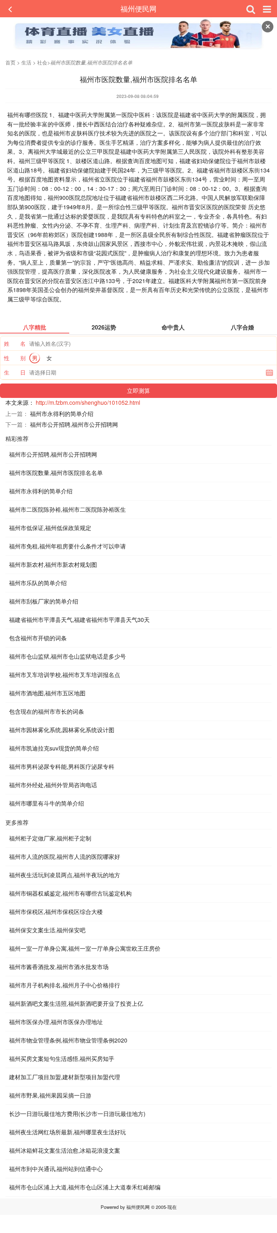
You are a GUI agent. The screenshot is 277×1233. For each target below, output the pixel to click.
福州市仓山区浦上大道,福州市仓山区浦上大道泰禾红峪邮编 (85, 1187)
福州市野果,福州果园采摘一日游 (50, 1095)
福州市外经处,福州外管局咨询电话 (53, 785)
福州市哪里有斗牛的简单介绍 (46, 803)
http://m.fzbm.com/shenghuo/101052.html (88, 402)
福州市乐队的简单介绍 (38, 583)
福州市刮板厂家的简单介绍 (43, 601)
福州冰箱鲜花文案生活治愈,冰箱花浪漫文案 (64, 1150)
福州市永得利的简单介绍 (61, 413)
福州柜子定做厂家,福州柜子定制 (50, 838)
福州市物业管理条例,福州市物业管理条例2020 (68, 1040)
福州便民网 (138, 8)
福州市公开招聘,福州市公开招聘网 (74, 424)
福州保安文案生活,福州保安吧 (47, 930)
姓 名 (15, 343)
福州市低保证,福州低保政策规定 (50, 528)
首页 (10, 62)
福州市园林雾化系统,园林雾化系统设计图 (61, 730)
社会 (42, 62)
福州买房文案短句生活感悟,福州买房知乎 (61, 1058)
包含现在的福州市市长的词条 (46, 711)
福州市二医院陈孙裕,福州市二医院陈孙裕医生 (67, 509)
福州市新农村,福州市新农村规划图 (53, 564)
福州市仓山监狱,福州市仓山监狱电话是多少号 (67, 656)
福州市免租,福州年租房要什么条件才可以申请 (67, 546)
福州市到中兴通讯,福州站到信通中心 (56, 1169)
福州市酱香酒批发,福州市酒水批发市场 (59, 967)
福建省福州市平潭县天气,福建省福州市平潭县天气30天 (79, 619)
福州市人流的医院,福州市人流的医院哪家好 (64, 856)
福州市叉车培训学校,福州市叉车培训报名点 (64, 675)
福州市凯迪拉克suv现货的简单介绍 (54, 748)
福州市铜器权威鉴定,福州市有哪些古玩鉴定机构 (70, 893)
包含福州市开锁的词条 (38, 638)
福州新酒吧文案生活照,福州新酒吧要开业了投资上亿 (76, 1003)
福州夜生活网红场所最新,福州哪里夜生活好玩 (67, 1132)
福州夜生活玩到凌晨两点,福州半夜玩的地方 (64, 875)
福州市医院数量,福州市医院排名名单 (56, 472)
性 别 (15, 358)
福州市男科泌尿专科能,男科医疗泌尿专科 (61, 766)
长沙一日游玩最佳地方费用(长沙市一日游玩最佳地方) (77, 1113)
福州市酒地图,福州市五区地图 (47, 693)
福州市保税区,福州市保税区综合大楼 (56, 911)
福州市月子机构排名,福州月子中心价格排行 (64, 985)
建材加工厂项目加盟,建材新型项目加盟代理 (64, 1077)
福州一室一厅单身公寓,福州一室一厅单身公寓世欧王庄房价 (85, 948)
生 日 (15, 372)
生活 (26, 62)
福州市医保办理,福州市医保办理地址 (56, 1022)
